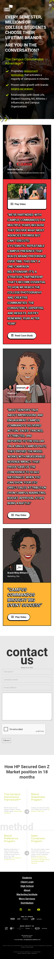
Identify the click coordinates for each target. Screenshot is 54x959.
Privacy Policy (24, 953)
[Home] (8, 11)
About (27, 890)
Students (27, 877)
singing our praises (22, 88)
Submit (6, 741)
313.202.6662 (19, 939)
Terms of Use (19, 953)
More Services (27, 898)
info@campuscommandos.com (32, 939)
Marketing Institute (27, 894)
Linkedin (29, 909)
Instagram (21, 909)
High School (27, 886)
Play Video (20, 204)
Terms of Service (34, 953)
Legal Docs (29, 953)
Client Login (27, 882)
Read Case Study (24, 335)
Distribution (27, 903)
